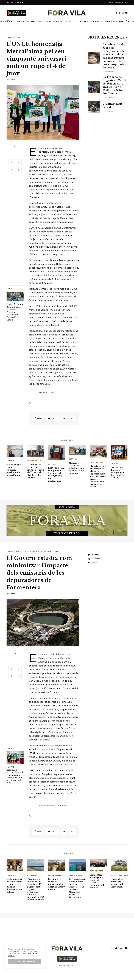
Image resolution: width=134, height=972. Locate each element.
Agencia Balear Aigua (47, 805)
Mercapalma (43, 392)
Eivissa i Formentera (16, 551)
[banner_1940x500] (67, 520)
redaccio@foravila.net (118, 2)
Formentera (62, 805)
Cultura (52, 464)
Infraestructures (49, 551)
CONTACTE (19, 2)
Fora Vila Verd (13, 37)
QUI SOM (10, 2)
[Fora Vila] (67, 13)
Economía (11, 461)
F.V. (15, 146)
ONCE (52, 392)
